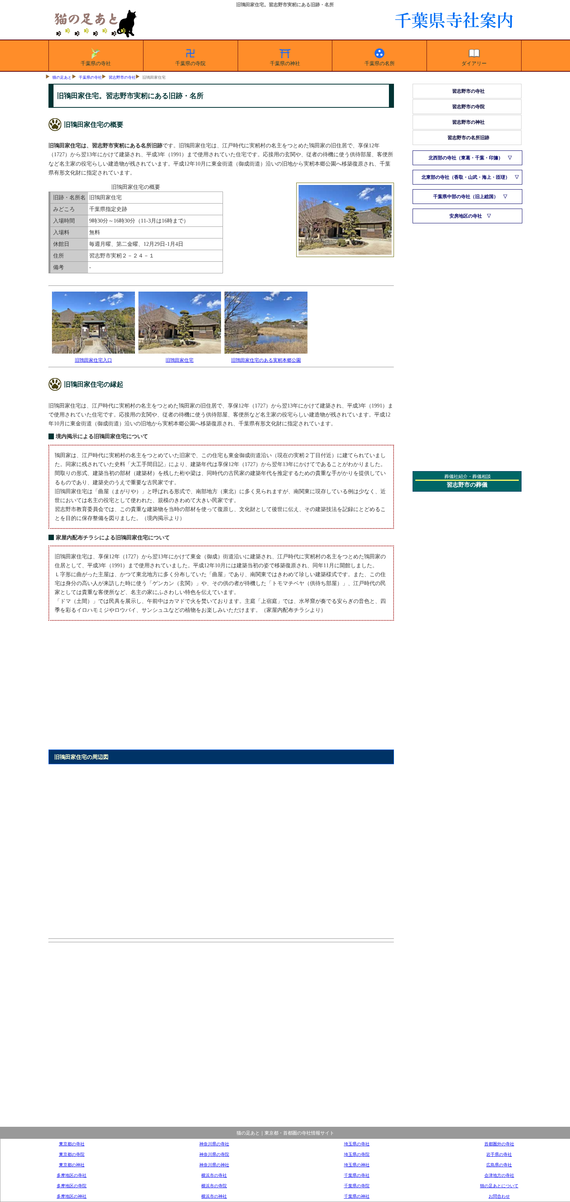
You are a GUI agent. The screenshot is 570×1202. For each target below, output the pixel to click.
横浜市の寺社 (214, 1175)
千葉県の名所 (379, 63)
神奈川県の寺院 (214, 1154)
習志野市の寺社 (122, 77)
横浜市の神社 (214, 1196)
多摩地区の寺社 (71, 1175)
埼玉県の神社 (357, 1164)
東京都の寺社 (72, 1144)
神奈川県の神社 (214, 1164)
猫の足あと (62, 77)
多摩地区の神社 (71, 1196)
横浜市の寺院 (214, 1185)
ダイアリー (474, 63)
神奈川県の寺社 (214, 1144)
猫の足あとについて (499, 1185)
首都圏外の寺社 (499, 1144)
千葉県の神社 (285, 63)
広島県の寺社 (499, 1164)
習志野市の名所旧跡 (468, 137)
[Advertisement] (221, 690)
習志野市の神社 (468, 122)
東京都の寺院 (72, 1154)
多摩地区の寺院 (71, 1185)
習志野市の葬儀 (467, 485)
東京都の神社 (72, 1164)
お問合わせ (499, 1196)
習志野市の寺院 (468, 106)
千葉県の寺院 (190, 63)
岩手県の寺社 (499, 1154)
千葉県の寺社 (96, 63)
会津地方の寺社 (499, 1175)
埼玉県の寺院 (357, 1154)
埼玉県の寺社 (357, 1144)
